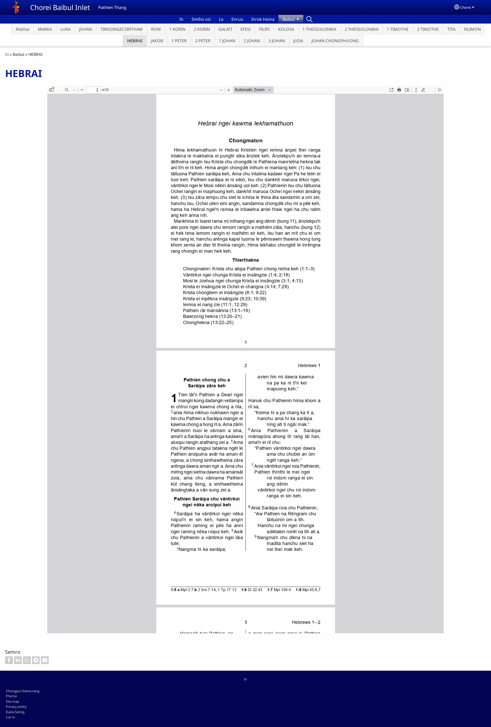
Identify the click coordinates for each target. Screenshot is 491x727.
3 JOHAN (277, 41)
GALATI (225, 29)
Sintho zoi (201, 19)
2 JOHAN (252, 41)
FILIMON (472, 29)
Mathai (22, 29)
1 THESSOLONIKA (319, 29)
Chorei (465, 7)
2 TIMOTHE (428, 29)
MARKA (45, 29)
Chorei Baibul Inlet (60, 7)
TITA (451, 29)
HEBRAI (134, 41)
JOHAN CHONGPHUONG (335, 41)
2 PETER (202, 41)
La (221, 19)
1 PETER (179, 41)
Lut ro (10, 717)
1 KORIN (177, 29)
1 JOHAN (227, 41)
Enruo (237, 19)
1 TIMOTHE (398, 29)
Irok (309, 19)
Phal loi (11, 696)
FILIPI (264, 29)
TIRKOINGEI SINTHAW (122, 29)
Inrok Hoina (262, 19)
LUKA (65, 29)
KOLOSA (286, 29)
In (181, 19)
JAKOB (157, 41)
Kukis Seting (15, 712)
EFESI (245, 29)
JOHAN (85, 29)
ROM (156, 29)
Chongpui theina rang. (23, 691)
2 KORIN (202, 29)
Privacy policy (16, 706)
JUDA (298, 41)
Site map (12, 701)
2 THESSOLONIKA (361, 29)
